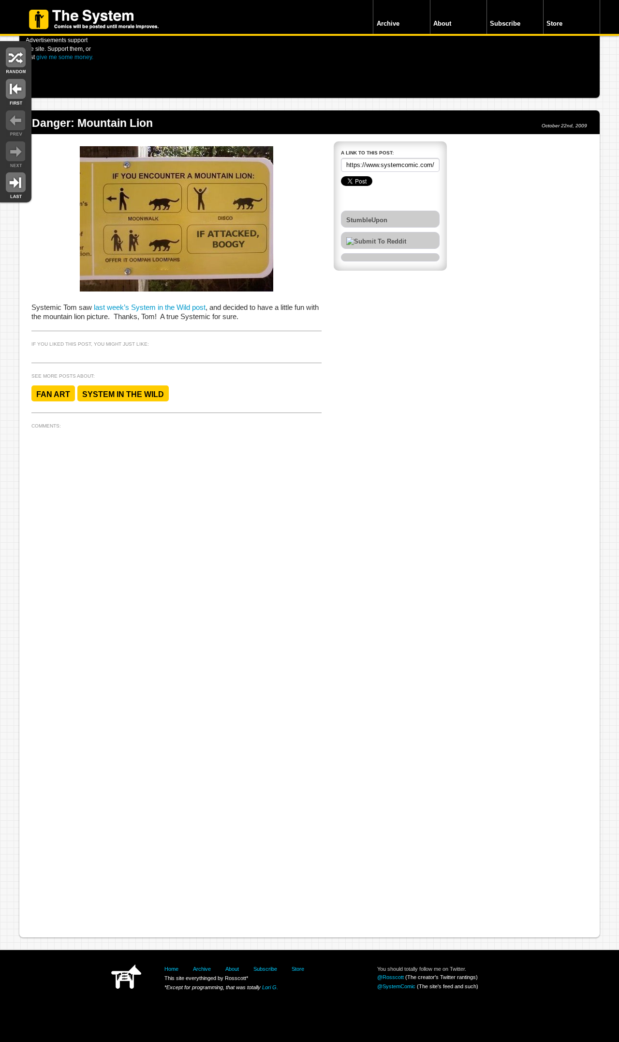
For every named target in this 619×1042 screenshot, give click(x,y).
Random (16, 59)
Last (16, 184)
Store (554, 23)
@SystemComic (396, 986)
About (442, 23)
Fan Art (53, 394)
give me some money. (64, 57)
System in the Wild (123, 394)
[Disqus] (176, 553)
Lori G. (270, 987)
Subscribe (505, 23)
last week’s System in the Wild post (150, 307)
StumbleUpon (366, 220)
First (16, 91)
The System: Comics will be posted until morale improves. (94, 19)
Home (171, 969)
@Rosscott (390, 977)
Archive (388, 23)
